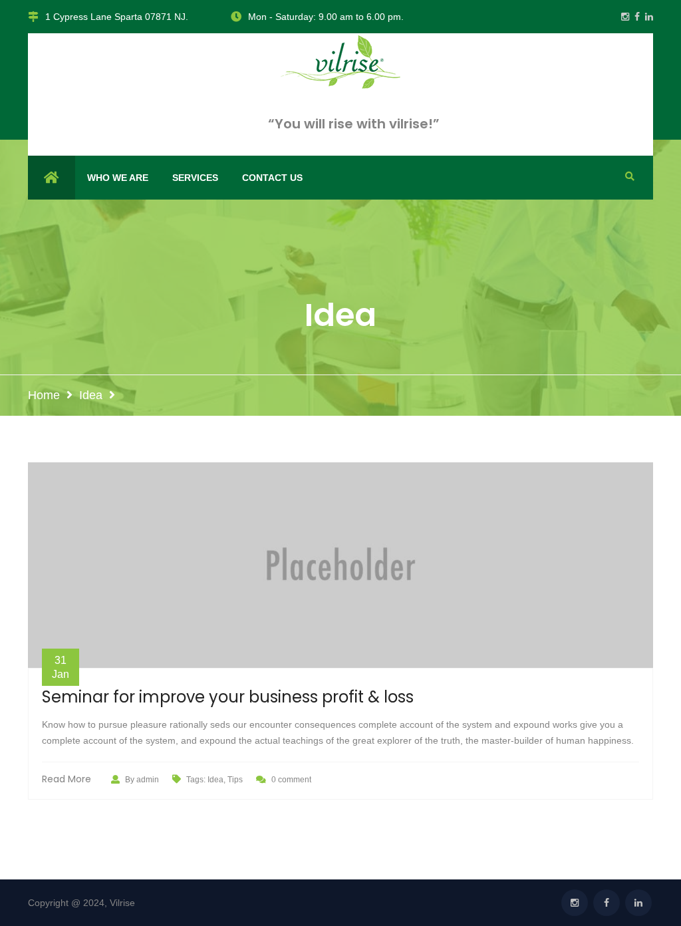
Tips (235, 779)
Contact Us (272, 177)
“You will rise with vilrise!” (354, 123)
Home (44, 395)
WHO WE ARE (117, 177)
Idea (90, 395)
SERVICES (195, 177)
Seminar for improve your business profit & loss (228, 697)
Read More (66, 779)
